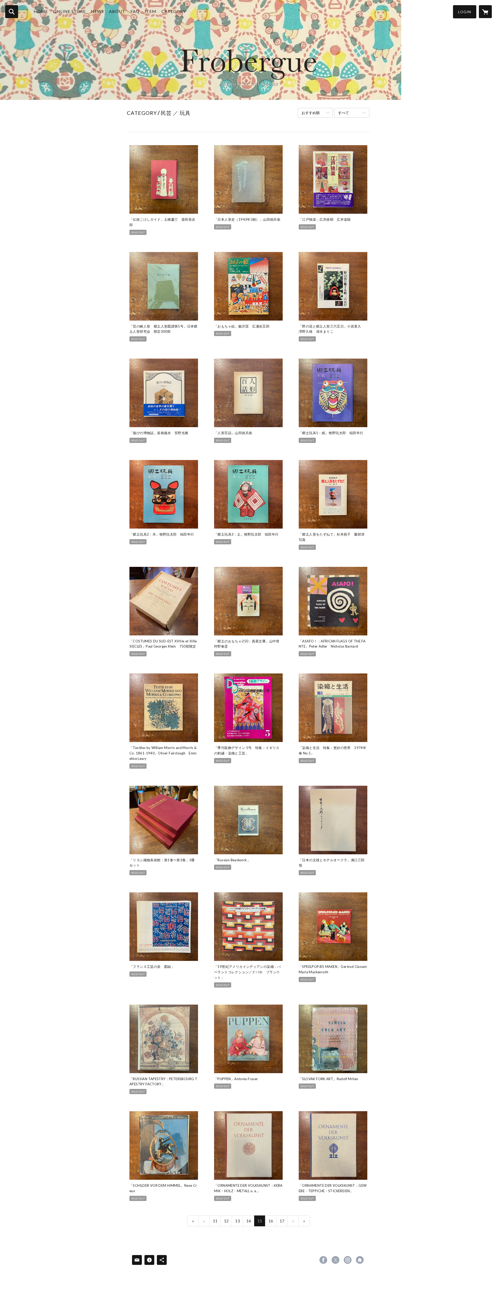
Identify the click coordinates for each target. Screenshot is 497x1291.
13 (237, 1220)
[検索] (11, 11)
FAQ (135, 11)
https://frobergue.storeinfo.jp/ (360, 1260)
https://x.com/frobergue (335, 1260)
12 (226, 1220)
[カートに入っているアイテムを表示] (485, 11)
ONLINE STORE (69, 11)
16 (270, 1220)
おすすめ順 (311, 112)
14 (248, 1220)
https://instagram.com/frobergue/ (348, 1260)
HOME (41, 11)
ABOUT (117, 11)
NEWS (97, 11)
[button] (464, 11)
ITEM (150, 11)
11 (215, 1220)
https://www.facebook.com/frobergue (323, 1260)
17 (282, 1220)
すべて (343, 112)
